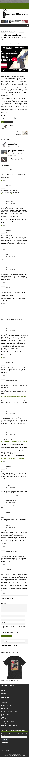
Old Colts (3, 717)
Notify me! (5, 739)
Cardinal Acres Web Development (18, 755)
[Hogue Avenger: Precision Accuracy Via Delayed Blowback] (4, 144)
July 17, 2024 (6, 43)
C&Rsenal (3, 704)
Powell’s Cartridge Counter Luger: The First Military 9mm (17, 151)
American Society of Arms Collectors (8, 701)
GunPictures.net (4, 708)
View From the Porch (5, 695)
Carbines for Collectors (6, 705)
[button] (27, 4)
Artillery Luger (4, 702)
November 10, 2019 (14, 153)
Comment (3, 603)
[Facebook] (13, 7)
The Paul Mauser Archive (6, 720)
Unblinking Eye (4, 723)
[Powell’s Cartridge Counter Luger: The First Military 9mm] (4, 152)
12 (10, 161)
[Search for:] (14, 641)
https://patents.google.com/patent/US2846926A (12, 458)
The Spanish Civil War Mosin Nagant (8, 721)
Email (2, 618)
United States (8, 122)
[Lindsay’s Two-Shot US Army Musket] (4, 159)
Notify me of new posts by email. (11, 632)
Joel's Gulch (3, 693)
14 (10, 147)
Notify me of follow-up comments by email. (13, 630)
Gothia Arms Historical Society (7, 707)
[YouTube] (10, 7)
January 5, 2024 (13, 146)
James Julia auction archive (6, 709)
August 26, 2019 (13, 159)
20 (20, 43)
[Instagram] (18, 7)
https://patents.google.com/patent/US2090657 (12, 194)
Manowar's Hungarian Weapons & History (10, 711)
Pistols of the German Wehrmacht (8, 718)
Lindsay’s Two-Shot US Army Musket (17, 158)
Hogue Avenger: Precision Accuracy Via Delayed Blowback (17, 143)
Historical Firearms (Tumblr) (7, 692)
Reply (4, 180)
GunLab (3, 690)
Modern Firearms (5, 714)
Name (3, 614)
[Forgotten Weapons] (14, 17)
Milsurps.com (4, 712)
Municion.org (4, 715)
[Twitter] (16, 7)
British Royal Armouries (6, 689)
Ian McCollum (14, 43)
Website (3, 622)
